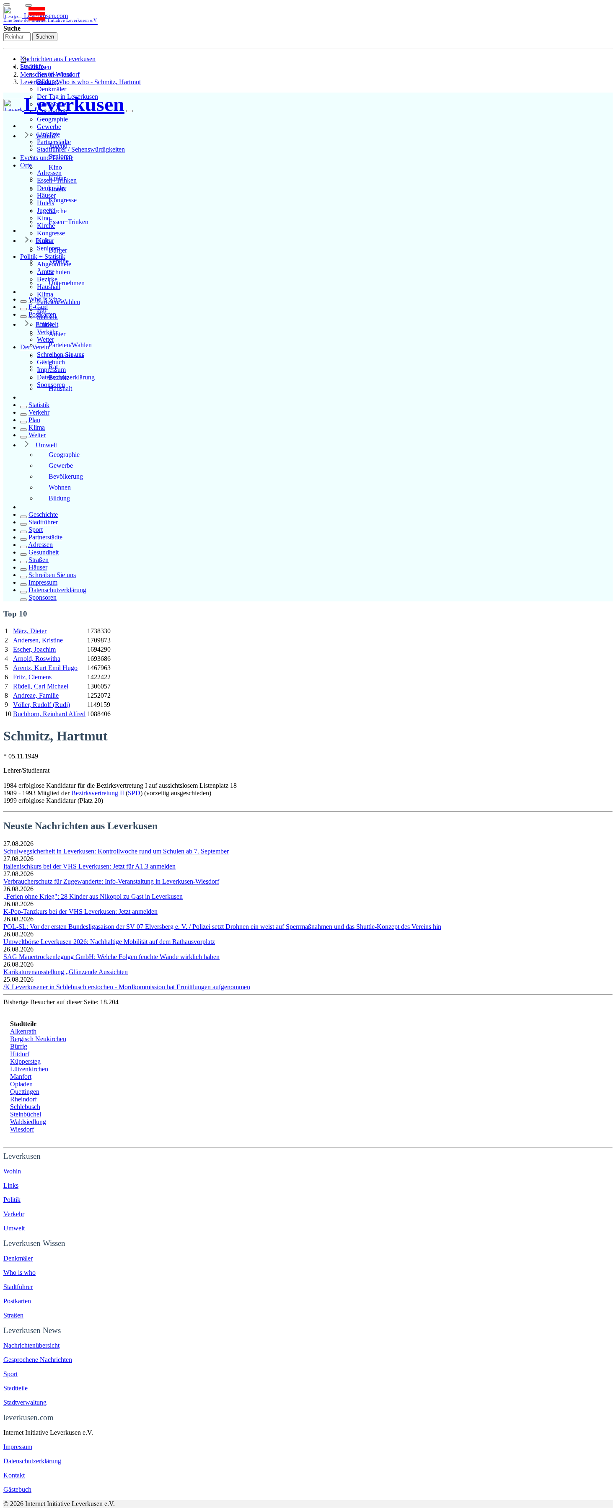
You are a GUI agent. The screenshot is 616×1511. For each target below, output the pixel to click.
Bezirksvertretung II (97, 793)
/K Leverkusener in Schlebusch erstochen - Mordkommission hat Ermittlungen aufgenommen (126, 986)
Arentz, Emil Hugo (45, 667)
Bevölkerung (66, 476)
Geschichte (43, 514)
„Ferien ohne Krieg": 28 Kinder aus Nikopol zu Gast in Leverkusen (93, 896)
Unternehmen (67, 282)
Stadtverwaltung (25, 1402)
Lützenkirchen (29, 1069)
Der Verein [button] (34, 347)
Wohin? (46, 135)
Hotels (57, 189)
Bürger (58, 250)
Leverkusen (35, 66)
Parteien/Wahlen (70, 344)
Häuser (37, 567)
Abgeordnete (66, 355)
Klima (45, 294)
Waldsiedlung (28, 1121)
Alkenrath (23, 1031)
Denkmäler (51, 89)
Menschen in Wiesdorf (50, 74)
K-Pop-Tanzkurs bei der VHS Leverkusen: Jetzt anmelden (80, 911)
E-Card (38, 306)
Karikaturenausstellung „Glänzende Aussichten (65, 971)
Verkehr (38, 412)
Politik (44, 324)
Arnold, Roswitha (36, 658)
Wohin (12, 1171)
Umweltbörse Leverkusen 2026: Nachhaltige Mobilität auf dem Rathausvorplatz (109, 941)
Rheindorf (23, 1099)
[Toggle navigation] (6, 4)
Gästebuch (17, 1489)
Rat (53, 366)
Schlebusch (25, 1106)
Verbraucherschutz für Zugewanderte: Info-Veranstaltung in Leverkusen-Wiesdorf (111, 881)
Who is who (44, 299)
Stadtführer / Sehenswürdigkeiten (81, 149)
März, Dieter (30, 630)
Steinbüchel (25, 1114)
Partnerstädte (45, 537)
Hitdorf (19, 1053)
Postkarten (42, 314)
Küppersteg (25, 1061)
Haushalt (60, 388)
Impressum (42, 582)
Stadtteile (15, 1388)
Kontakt (14, 1475)
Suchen (45, 37)
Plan (34, 419)
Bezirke (59, 377)
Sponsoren (42, 597)
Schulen (59, 272)
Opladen (21, 1084)
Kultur (57, 178)
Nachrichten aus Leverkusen (58, 58)
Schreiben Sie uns (52, 574)
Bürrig (18, 1046)
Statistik (38, 404)
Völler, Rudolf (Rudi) (41, 704)
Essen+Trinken (68, 221)
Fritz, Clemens (32, 677)
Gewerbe (49, 126)
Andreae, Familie (36, 695)
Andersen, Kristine (38, 640)
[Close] (129, 111)
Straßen (38, 559)
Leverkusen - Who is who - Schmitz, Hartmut (80, 81)
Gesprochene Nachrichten (37, 1359)
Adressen (40, 544)
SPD (134, 793)
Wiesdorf (22, 1129)
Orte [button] (26, 165)
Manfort (20, 1076)
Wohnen (60, 487)
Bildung (59, 498)
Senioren (60, 156)
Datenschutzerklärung (57, 589)
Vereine (59, 261)
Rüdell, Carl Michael (40, 686)
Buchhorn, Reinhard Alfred (49, 713)
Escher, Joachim (34, 649)
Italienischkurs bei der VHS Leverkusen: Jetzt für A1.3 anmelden (89, 866)
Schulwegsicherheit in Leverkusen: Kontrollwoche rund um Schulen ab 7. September (116, 851)
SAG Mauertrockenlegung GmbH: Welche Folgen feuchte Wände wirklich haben (111, 956)
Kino (55, 167)
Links (43, 240)
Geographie (52, 119)
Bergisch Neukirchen (38, 1038)
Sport (35, 529)
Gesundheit (43, 552)
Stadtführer (43, 522)
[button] (28, 5)
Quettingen (24, 1091)
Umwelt (46, 445)
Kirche (58, 210)
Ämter (57, 334)
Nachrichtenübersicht (31, 1345)
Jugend (58, 145)
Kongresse (51, 233)
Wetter (37, 434)
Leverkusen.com (50, 17)
